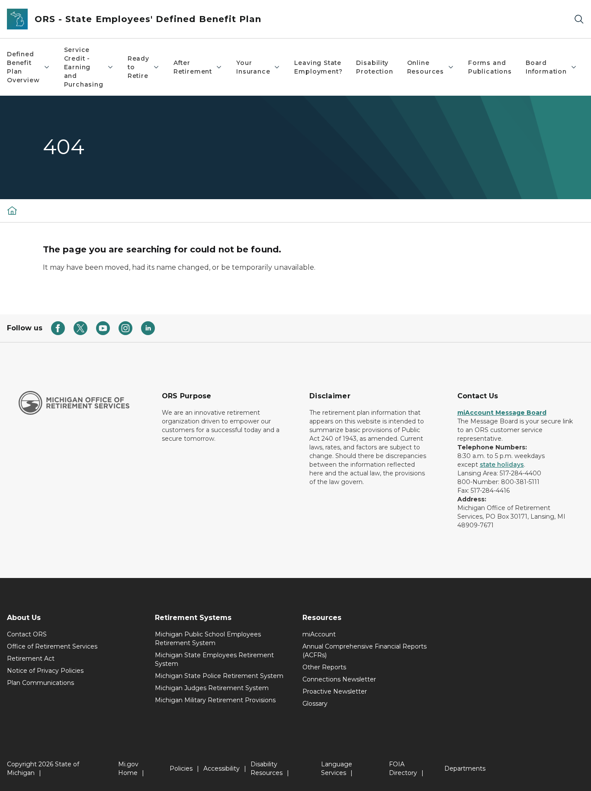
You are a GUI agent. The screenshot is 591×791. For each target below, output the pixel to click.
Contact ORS (27, 634)
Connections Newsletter (339, 679)
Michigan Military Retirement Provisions (215, 700)
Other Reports (324, 667)
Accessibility (221, 768)
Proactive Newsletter (334, 691)
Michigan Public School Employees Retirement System (208, 638)
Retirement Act (31, 658)
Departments (464, 768)
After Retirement (192, 67)
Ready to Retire (138, 67)
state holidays (502, 464)
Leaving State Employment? (318, 67)
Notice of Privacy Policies (45, 671)
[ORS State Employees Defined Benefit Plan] (12, 210)
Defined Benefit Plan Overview (23, 67)
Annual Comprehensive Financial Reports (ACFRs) (364, 650)
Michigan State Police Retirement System (219, 676)
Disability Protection (374, 67)
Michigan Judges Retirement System (212, 688)
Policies (181, 768)
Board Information (546, 67)
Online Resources (425, 67)
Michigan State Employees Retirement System (214, 659)
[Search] (579, 19)
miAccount (319, 634)
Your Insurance (253, 67)
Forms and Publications (490, 67)
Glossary (315, 703)
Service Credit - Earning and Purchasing (83, 67)
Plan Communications (40, 683)
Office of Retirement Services (52, 646)
